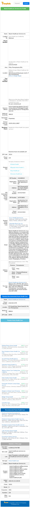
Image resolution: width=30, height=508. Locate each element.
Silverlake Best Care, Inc (16, 223)
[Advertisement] (15, 21)
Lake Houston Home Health (9, 430)
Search (26, 3)
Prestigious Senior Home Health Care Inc (13, 425)
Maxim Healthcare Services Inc (17, 282)
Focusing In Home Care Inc (9, 436)
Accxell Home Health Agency (10, 358)
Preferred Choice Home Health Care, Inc (13, 419)
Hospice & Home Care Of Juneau (11, 391)
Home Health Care (14, 460)
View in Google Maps (15, 76)
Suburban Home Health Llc (9, 364)
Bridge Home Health (7, 397)
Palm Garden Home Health (9, 377)
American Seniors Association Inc (11, 413)
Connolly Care (6, 402)
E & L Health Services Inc (16, 217)
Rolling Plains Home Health (9, 345)
